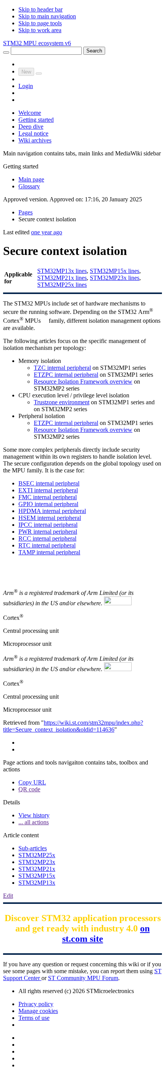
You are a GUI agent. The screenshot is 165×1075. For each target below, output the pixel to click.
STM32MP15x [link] (36, 875)
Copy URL (32, 782)
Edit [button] (8, 895)
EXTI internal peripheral (48, 490)
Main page (31, 179)
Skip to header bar (40, 9)
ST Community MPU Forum (83, 978)
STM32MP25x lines (62, 284)
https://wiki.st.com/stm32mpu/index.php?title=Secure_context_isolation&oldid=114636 (73, 726)
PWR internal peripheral (47, 531)
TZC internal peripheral (62, 367)
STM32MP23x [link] (36, 862)
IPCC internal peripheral (48, 524)
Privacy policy (35, 1004)
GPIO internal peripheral (48, 504)
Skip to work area (39, 30)
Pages (25, 212)
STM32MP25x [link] (36, 855)
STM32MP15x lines (114, 271)
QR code (29, 789)
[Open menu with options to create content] (39, 73)
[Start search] (6, 52)
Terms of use (34, 1018)
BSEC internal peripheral (48, 483)
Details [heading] (11, 802)
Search (94, 51)
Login (25, 86)
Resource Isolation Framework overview (83, 381)
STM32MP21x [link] (36, 869)
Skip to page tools (40, 23)
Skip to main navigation (47, 16)
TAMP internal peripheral (49, 552)
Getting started (36, 119)
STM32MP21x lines (62, 277)
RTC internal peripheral (47, 545)
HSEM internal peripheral (49, 518)
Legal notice (33, 133)
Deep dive (30, 126)
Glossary (29, 186)
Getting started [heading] (20, 166)
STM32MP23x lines (114, 277)
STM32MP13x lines (62, 271)
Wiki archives (34, 140)
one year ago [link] (46, 232)
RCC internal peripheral (47, 538)
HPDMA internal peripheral (52, 511)
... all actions (33, 822)
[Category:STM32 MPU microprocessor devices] (44, 319)
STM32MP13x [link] (36, 882)
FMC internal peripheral (47, 497)
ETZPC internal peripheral (66, 374)
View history (34, 815)
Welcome (29, 112)
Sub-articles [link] (32, 848)
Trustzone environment (61, 402)
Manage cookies (38, 1011)
